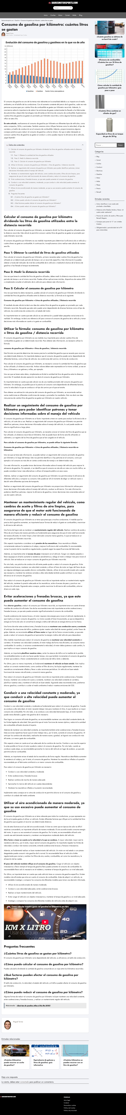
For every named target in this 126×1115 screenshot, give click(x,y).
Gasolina (99, 174)
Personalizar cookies (70, 1105)
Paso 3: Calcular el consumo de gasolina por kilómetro (32, 161)
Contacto (66, 1103)
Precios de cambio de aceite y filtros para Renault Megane (109, 217)
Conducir (99, 167)
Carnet (67, 15)
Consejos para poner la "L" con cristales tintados (109, 223)
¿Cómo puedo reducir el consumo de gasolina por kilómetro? (35, 206)
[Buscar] (71, 7)
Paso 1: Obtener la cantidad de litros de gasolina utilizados (33, 155)
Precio (98, 188)
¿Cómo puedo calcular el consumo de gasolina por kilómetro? (35, 200)
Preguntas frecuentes (18, 193)
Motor (60, 15)
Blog (80, 15)
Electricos (99, 171)
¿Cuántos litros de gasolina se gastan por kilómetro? (31, 197)
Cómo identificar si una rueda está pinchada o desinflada (107, 205)
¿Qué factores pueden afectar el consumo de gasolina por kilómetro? (38, 203)
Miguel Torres (9, 33)
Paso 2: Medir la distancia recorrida (26, 158)
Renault (98, 192)
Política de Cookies (69, 1108)
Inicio (46, 15)
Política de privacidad (70, 1110)
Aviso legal (67, 1100)
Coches (52, 15)
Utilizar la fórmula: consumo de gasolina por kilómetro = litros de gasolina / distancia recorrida (43, 165)
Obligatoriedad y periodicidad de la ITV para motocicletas (109, 229)
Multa (74, 15)
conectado (24, 1082)
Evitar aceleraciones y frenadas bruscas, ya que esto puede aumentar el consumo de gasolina (42, 179)
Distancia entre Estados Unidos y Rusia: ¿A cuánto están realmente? (110, 211)
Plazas (98, 185)
